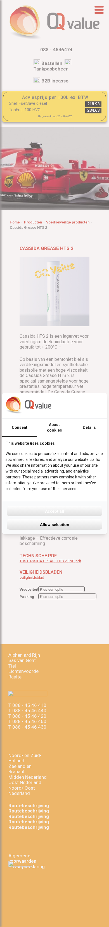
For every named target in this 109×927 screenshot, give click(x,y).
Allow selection (54, 524)
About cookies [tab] (54, 427)
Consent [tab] (19, 427)
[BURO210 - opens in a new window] (82, 406)
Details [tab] (89, 427)
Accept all (54, 511)
